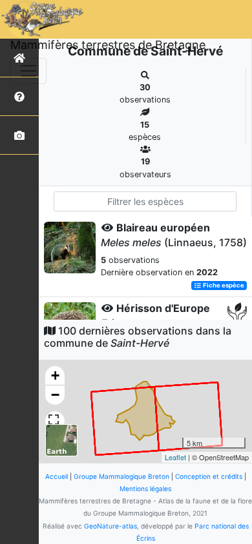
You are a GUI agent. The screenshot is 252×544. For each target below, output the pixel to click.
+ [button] (55, 375)
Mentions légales (145, 488)
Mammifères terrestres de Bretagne (107, 45)
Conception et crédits (208, 476)
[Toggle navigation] (28, 71)
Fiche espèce (223, 285)
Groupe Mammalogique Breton (121, 476)
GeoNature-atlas (110, 526)
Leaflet (175, 457)
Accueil (56, 476)
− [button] (55, 395)
